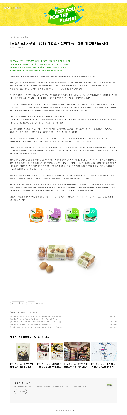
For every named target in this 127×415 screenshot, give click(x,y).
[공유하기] (19, 303)
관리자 (72, 410)
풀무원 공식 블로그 (23, 383)
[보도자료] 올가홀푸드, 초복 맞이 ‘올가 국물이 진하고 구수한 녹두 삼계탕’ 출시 (34, 316)
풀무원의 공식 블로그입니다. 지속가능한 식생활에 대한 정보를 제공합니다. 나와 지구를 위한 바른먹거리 (51, 386)
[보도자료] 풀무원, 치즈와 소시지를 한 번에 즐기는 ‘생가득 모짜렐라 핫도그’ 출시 (35, 327)
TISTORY (64, 410)
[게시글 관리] (22, 303)
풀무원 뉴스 (24, 312)
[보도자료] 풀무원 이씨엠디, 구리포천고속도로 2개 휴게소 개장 (29, 324)
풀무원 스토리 (15, 312)
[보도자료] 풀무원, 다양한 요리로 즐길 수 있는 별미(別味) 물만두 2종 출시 (33, 319)
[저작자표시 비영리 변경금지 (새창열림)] (39, 303)
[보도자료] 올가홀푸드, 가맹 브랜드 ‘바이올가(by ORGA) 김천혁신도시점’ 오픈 (34, 322)
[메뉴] (6, 4)
